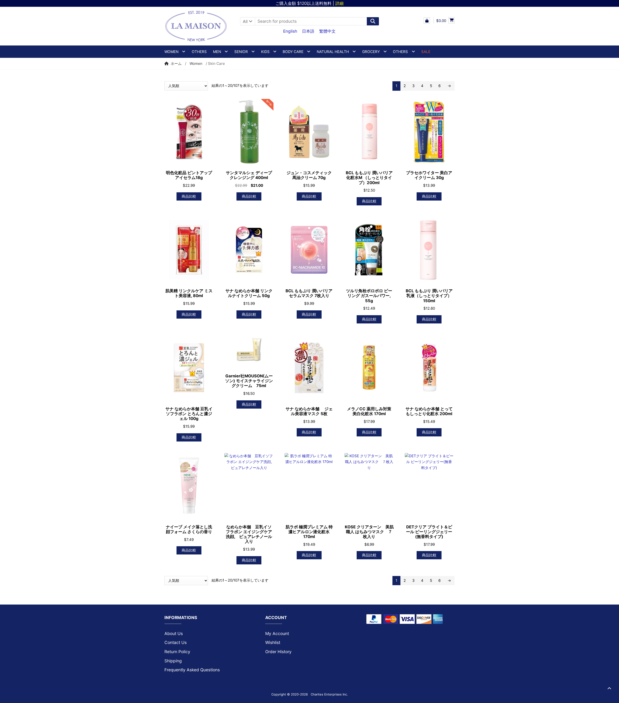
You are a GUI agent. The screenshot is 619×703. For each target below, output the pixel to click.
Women (196, 63)
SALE (425, 51)
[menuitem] (290, 31)
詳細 (339, 3)
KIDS (265, 51)
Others (199, 51)
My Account (277, 633)
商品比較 (189, 196)
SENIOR (241, 51)
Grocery (371, 51)
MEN (217, 51)
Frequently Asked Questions (192, 669)
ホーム (176, 63)
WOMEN (171, 51)
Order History (278, 651)
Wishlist (272, 642)
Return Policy (177, 651)
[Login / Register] (427, 20)
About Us (173, 633)
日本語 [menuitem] (308, 31)
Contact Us (175, 642)
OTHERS (400, 51)
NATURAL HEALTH (333, 51)
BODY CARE (293, 51)
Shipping (173, 660)
